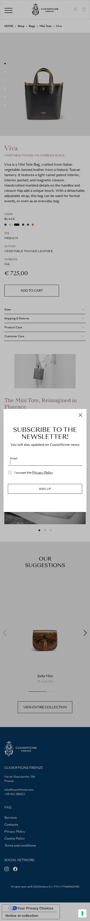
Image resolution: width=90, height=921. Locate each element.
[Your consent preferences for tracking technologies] (82, 913)
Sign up (45, 489)
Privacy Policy (42, 472)
